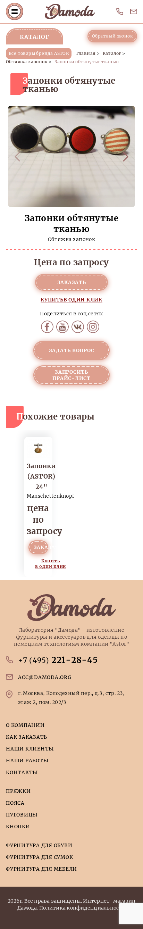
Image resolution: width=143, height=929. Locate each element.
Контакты (22, 772)
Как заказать (26, 737)
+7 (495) (119, 11)
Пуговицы (22, 815)
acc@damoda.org (133, 11)
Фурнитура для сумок (39, 857)
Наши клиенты (30, 749)
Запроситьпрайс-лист (71, 375)
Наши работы (27, 760)
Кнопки (18, 826)
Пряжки (18, 791)
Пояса (15, 803)
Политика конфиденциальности (82, 908)
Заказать (71, 282)
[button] (125, 156)
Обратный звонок (112, 36)
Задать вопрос (71, 350)
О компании (25, 725)
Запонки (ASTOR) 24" (41, 476)
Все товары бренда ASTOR (39, 53)
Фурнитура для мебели (41, 869)
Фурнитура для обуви (39, 845)
